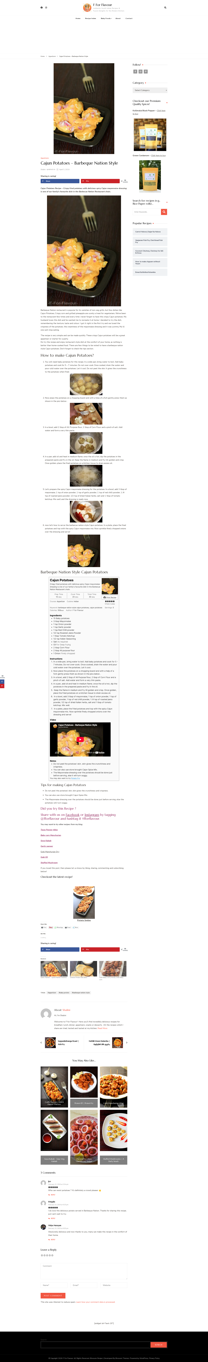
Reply (53, 1195)
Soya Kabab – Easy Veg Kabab (54, 1160)
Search (44, 1339)
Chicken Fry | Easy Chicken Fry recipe (84, 1160)
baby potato (64, 992)
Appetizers (45, 158)
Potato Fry (75, 778)
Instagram (92, 815)
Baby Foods (106, 18)
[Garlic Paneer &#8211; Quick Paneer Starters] (54, 968)
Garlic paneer (47, 846)
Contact (129, 18)
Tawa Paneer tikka (49, 829)
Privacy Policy (154, 1358)
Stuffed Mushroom (49, 862)
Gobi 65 (44, 857)
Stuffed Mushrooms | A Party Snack (113, 1160)
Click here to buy (158, 155)
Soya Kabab (46, 840)
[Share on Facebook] (2, 682)
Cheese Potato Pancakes (78, 977)
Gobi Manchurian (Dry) (113, 1103)
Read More (102, 1028)
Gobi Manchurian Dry (50, 851)
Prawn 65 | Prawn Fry (84, 1103)
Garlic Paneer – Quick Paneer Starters (54, 977)
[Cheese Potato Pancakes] (83, 968)
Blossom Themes (122, 1358)
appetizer (52, 992)
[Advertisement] (104, 37)
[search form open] (165, 8)
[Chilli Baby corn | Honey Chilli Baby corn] (112, 968)
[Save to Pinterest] (2, 686)
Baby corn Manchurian (51, 835)
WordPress (144, 1358)
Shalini (43, 169)
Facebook (72, 815)
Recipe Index (90, 18)
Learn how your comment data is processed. (95, 1302)
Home (78, 18)
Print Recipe (111, 597)
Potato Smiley (84, 920)
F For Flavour (102, 5)
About (118, 18)
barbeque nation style (81, 992)
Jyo (49, 1181)
